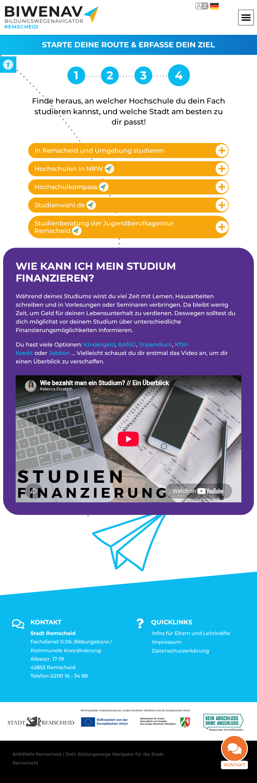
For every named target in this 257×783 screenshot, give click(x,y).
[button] (246, 17)
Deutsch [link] (209, 6)
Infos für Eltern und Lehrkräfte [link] (191, 633)
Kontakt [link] (234, 765)
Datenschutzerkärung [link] (180, 651)
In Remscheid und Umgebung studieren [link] (99, 150)
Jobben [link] (59, 353)
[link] (8, 64)
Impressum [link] (166, 642)
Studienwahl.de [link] (59, 205)
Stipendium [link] (155, 344)
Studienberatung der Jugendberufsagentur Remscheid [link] (104, 227)
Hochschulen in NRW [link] (68, 168)
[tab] (128, 150)
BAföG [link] (127, 344)
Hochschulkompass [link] (65, 187)
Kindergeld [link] (99, 344)
